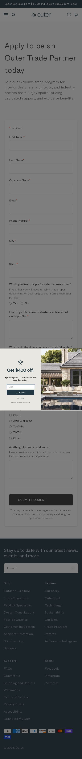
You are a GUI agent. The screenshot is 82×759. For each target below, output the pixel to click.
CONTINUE (20, 392)
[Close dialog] (79, 351)
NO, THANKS (20, 398)
